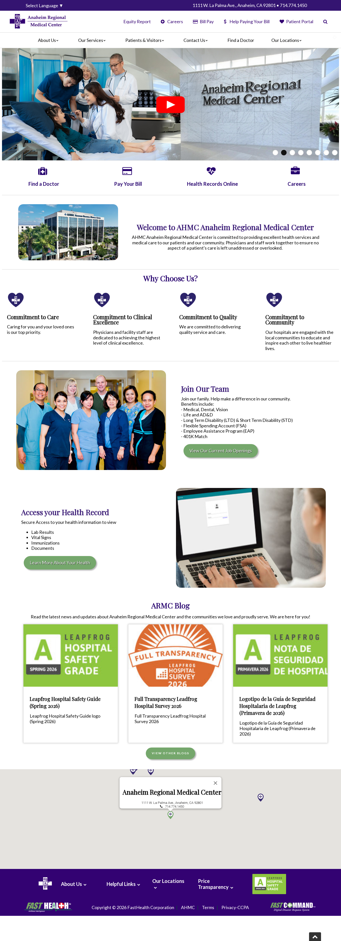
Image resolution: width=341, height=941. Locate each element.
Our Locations (285, 40)
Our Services (90, 40)
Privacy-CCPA (235, 907)
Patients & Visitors (143, 40)
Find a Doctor (240, 40)
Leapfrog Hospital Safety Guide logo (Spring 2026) (65, 718)
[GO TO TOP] (315, 936)
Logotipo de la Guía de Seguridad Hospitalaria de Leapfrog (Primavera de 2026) (277, 705)
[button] (170, 815)
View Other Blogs (170, 753)
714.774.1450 (174, 806)
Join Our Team (205, 389)
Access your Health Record (65, 512)
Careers (175, 21)
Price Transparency (213, 884)
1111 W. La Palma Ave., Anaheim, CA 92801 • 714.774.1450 (249, 5)
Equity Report (137, 21)
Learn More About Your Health (60, 562)
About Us (47, 40)
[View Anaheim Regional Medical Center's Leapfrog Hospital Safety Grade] (269, 884)
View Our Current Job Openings (220, 450)
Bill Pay (206, 21)
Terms (208, 907)
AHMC (188, 907)
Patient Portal (299, 21)
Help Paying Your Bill (249, 21)
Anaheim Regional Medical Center (172, 792)
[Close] (215, 783)
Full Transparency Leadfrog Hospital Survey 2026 (166, 702)
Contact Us (194, 40)
